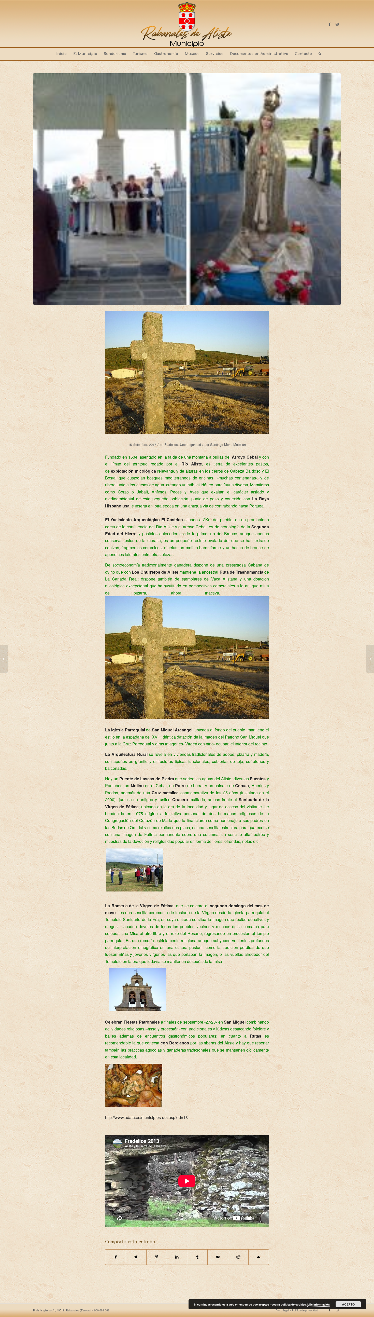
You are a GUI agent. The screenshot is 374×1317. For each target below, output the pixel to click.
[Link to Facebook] (329, 24)
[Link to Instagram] (337, 24)
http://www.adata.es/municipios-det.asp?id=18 (146, 1117)
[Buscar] (318, 54)
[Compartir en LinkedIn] (177, 1257)
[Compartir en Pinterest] (157, 1257)
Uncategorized (190, 444)
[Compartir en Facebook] (115, 1257)
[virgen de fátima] (187, 189)
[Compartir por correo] (259, 1257)
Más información (318, 1304)
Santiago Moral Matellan (228, 444)
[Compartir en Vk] (218, 1257)
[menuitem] (61, 54)
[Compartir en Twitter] (136, 1257)
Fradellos (171, 444)
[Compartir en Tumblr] (197, 1257)
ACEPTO (348, 1304)
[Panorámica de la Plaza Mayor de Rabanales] (4, 659)
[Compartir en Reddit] (238, 1257)
